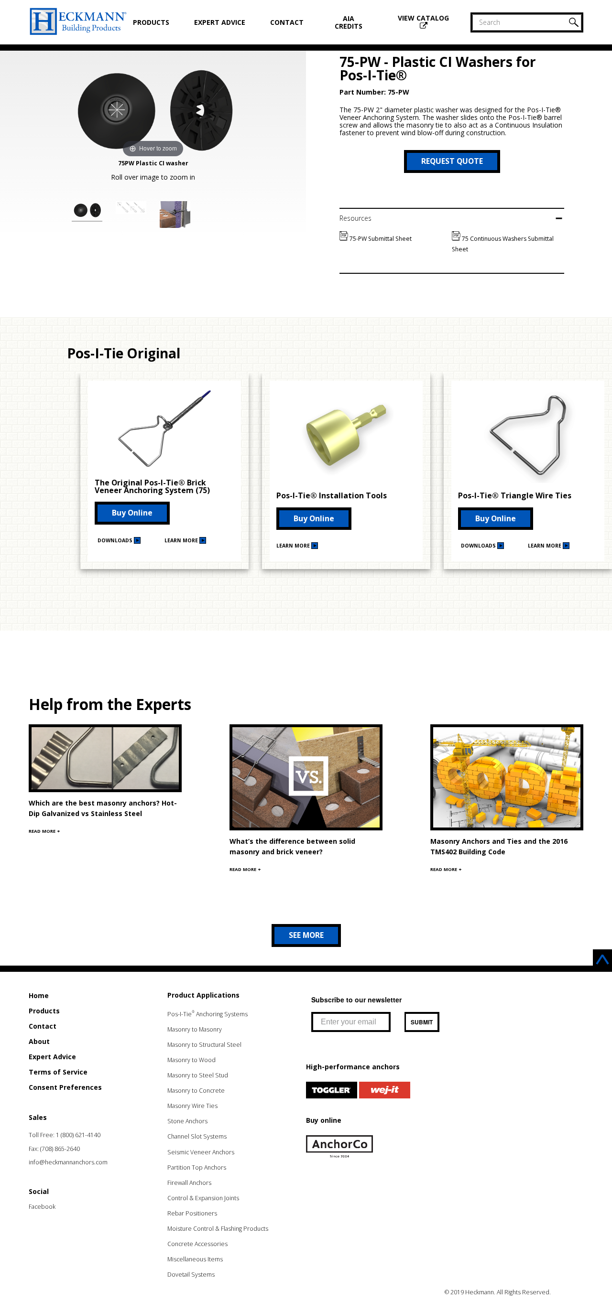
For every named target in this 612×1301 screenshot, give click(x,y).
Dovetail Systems (191, 1274)
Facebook (42, 1207)
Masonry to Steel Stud (197, 1075)
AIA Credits (348, 22)
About (39, 1041)
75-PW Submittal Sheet (380, 239)
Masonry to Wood (191, 1060)
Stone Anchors (187, 1121)
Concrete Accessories (197, 1244)
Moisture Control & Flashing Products (217, 1229)
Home (39, 995)
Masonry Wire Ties (192, 1106)
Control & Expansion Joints (203, 1198)
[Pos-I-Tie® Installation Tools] (346, 480)
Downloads (116, 540)
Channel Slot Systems (197, 1136)
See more (306, 935)
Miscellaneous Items (195, 1259)
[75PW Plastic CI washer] (87, 211)
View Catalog (423, 17)
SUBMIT (422, 1022)
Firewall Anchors (189, 1183)
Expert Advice (219, 22)
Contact (287, 22)
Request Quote (452, 161)
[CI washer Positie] (131, 209)
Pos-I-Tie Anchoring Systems (207, 1014)
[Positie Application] (175, 216)
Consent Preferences (65, 1087)
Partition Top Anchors (196, 1167)
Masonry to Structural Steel (204, 1045)
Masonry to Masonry (194, 1029)
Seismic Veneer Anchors (200, 1152)
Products (151, 22)
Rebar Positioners (192, 1213)
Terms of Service (58, 1071)
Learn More (181, 540)
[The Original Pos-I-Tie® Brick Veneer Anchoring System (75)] (164, 467)
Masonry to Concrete (196, 1090)
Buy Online (132, 512)
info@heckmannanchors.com (68, 1162)
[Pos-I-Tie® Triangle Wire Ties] (528, 480)
